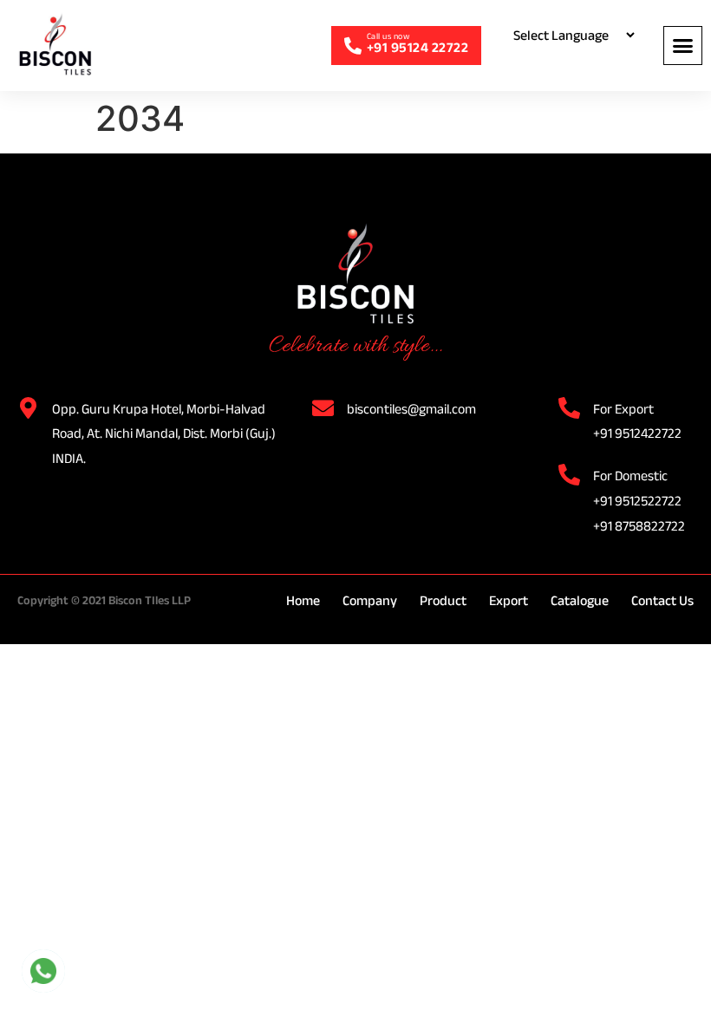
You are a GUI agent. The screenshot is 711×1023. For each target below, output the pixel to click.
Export (508, 600)
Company (369, 600)
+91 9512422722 (637, 433)
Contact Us (662, 600)
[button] (682, 45)
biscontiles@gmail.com (411, 408)
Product (443, 600)
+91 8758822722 (639, 525)
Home (303, 600)
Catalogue (580, 600)
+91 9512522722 (637, 500)
